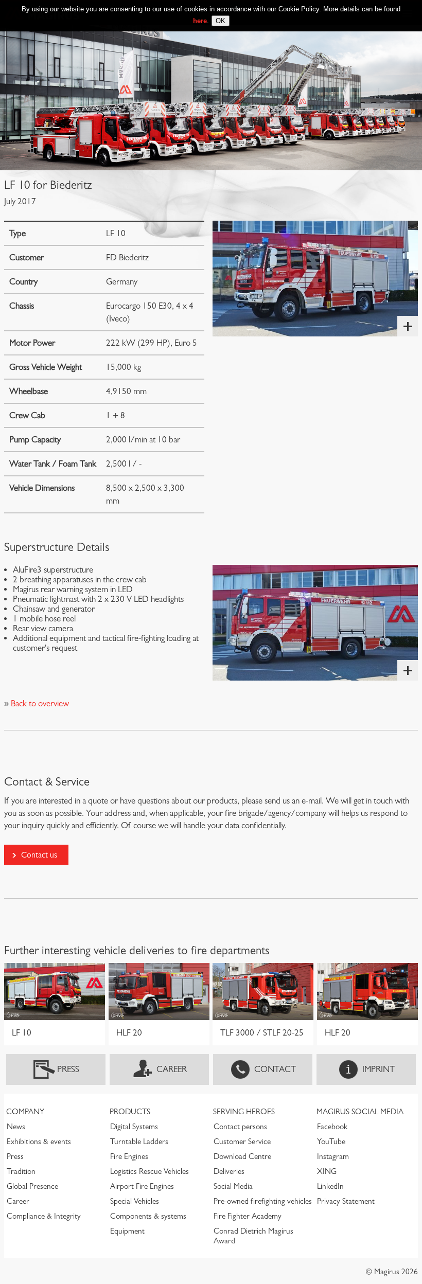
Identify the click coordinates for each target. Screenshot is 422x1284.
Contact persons (240, 1126)
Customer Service (242, 1141)
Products (130, 1111)
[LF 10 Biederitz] (315, 278)
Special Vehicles (134, 1201)
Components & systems (148, 1216)
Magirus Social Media (359, 1111)
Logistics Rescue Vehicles (149, 1171)
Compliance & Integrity (44, 1216)
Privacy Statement (346, 1201)
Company (25, 1111)
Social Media (233, 1186)
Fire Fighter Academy (248, 1216)
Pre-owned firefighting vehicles (263, 1201)
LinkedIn (330, 1186)
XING (327, 1171)
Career (171, 1069)
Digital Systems (134, 1126)
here (200, 21)
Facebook (332, 1126)
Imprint (378, 1069)
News (16, 1126)
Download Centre (242, 1156)
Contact (275, 1069)
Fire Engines (129, 1156)
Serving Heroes (244, 1111)
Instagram (333, 1156)
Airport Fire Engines (142, 1186)
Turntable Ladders (139, 1141)
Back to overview (39, 703)
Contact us (39, 855)
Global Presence (32, 1186)
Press (68, 1069)
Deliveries (229, 1171)
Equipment (127, 1231)
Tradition (21, 1171)
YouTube (331, 1141)
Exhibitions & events (39, 1141)
